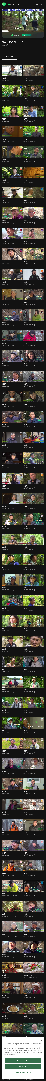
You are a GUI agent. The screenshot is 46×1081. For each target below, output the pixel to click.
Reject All (23, 1066)
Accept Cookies (23, 1060)
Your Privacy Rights (23, 1072)
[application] (23, 20)
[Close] (41, 1040)
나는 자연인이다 (9, 41)
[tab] (9, 56)
